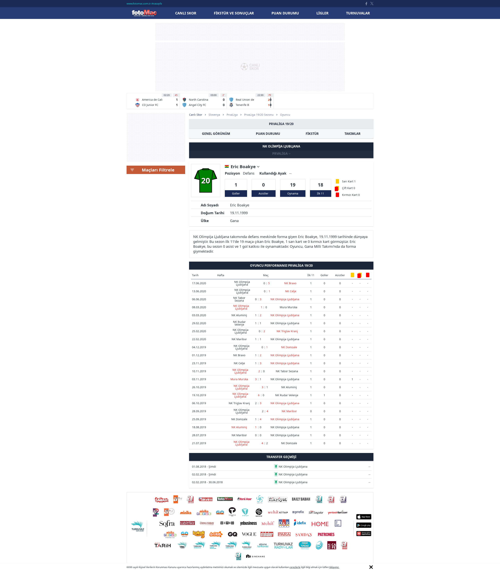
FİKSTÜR (312, 133)
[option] (156, 101)
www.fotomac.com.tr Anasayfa (144, 3)
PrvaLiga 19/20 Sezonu (259, 114)
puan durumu (285, 13)
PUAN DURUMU (268, 133)
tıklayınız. (334, 567)
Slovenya (214, 114)
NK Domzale (289, 347)
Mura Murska (288, 307)
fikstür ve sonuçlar (234, 13)
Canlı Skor (144, 13)
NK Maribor (239, 339)
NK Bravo (290, 283)
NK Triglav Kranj (287, 331)
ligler (322, 13)
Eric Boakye (244, 166)
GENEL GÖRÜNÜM (216, 133)
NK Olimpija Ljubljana (242, 283)
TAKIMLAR (353, 133)
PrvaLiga (232, 114)
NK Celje (290, 291)
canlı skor (185, 13)
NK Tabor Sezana (239, 299)
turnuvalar (358, 13)
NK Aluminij (239, 315)
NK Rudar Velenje (239, 323)
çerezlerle (294, 567)
